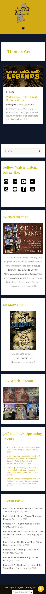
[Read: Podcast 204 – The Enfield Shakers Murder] (23, 75)
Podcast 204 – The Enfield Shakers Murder (21, 98)
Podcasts (10, 92)
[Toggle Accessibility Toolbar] (40, 588)
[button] (23, 29)
